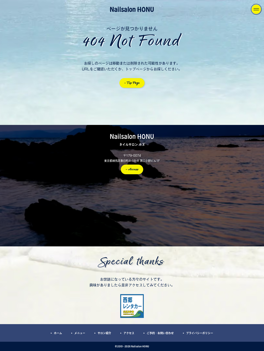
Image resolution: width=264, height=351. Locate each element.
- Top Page (132, 82)
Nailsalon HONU (132, 9)
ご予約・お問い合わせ (160, 333)
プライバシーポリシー (199, 333)
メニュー (79, 333)
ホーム (58, 333)
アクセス (128, 333)
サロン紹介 (104, 333)
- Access (132, 169)
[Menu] (256, 9)
